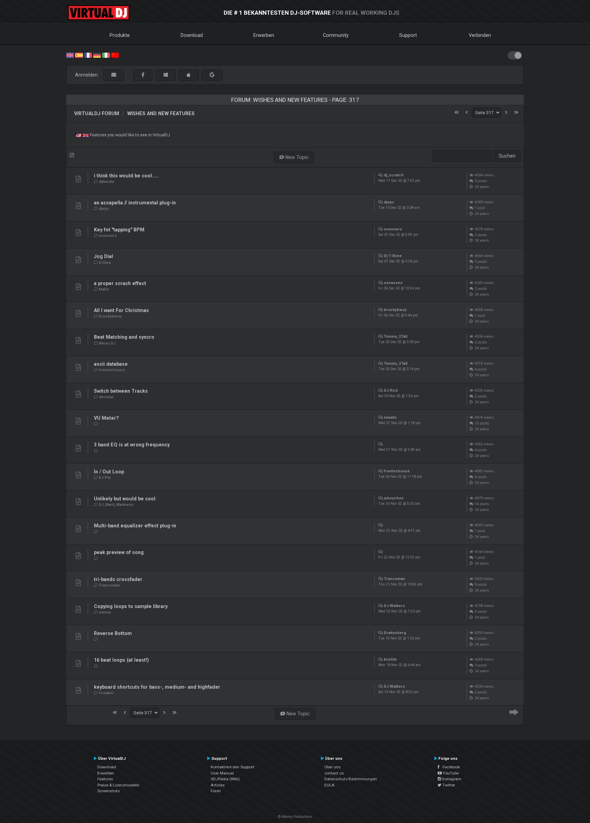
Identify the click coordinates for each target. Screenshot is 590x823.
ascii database (111, 364)
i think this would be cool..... (126, 175)
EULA (329, 785)
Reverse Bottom (113, 633)
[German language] (97, 54)
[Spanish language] (79, 54)
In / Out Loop (109, 471)
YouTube (450, 773)
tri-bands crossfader (118, 579)
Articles (218, 785)
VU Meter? (106, 418)
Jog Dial (103, 256)
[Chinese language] (115, 54)
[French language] (88, 54)
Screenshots (108, 790)
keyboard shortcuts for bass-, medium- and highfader (157, 687)
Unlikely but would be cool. (125, 498)
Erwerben (263, 35)
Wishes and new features (161, 113)
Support (408, 35)
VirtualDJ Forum (96, 113)
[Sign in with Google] (212, 75)
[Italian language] (106, 54)
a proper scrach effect (120, 283)
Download (192, 35)
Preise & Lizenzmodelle (118, 785)
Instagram (451, 779)
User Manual (222, 773)
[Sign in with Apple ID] (189, 75)
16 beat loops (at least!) (121, 660)
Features (105, 779)
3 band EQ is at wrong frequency (132, 444)
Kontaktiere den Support (232, 767)
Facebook (449, 767)
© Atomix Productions (295, 816)
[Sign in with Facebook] (143, 75)
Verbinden (480, 35)
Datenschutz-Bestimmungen (350, 779)
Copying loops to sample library (131, 606)
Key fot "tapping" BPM (119, 229)
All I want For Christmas (121, 310)
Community (336, 35)
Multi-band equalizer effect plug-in (135, 525)
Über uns (332, 767)
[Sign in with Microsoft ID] (165, 75)
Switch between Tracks (121, 391)
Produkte (120, 35)
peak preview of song (119, 552)
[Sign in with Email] (113, 75)
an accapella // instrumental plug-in (135, 202)
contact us (334, 773)
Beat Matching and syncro (124, 337)
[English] (70, 54)
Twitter (448, 785)
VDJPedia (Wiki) (225, 779)
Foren (216, 790)
